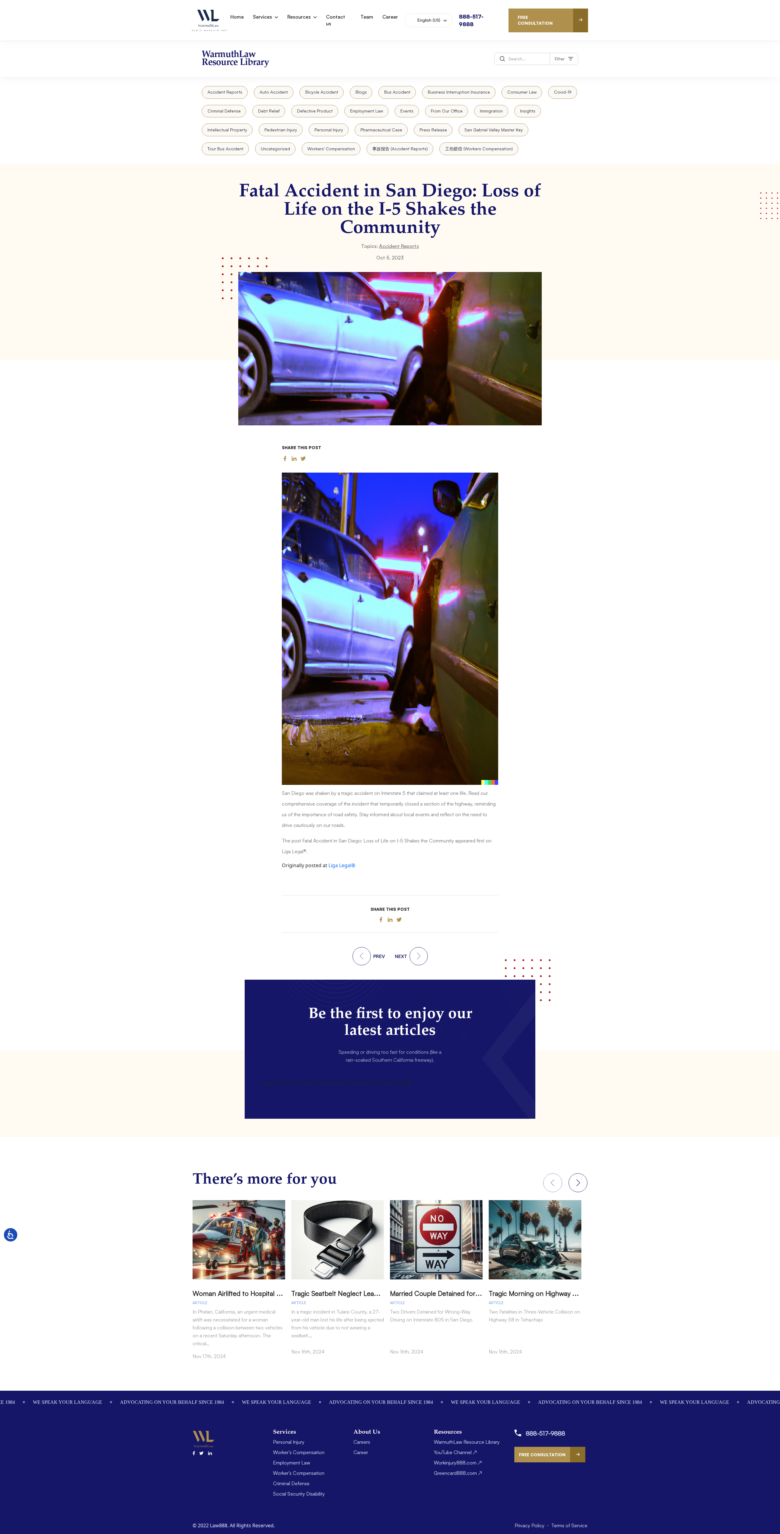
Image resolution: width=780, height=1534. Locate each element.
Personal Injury (328, 129)
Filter (560, 58)
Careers (361, 1442)
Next (578, 1182)
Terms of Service (569, 1525)
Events (406, 110)
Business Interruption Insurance (459, 92)
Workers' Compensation (331, 148)
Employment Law (366, 110)
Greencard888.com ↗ (458, 1473)
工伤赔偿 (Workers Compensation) (479, 148)
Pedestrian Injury (280, 129)
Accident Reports (224, 92)
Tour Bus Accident (225, 148)
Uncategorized (275, 148)
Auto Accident (274, 92)
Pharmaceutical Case (381, 129)
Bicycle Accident (321, 92)
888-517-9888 (545, 1433)
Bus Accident (397, 92)
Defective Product (315, 110)
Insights (527, 110)
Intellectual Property (227, 129)
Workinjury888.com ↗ (458, 1463)
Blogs (361, 92)
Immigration (491, 110)
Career (390, 17)
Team (366, 17)
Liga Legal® (341, 865)
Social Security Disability (299, 1494)
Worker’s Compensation (298, 1452)
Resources (299, 17)
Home (237, 17)
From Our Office (447, 110)
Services (262, 17)
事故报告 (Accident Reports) (400, 148)
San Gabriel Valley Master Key (493, 129)
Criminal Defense (224, 110)
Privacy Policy (530, 1525)
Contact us (335, 20)
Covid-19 (563, 92)
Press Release (433, 129)
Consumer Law (522, 92)
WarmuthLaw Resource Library (467, 1442)
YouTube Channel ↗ (455, 1452)
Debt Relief (269, 110)
